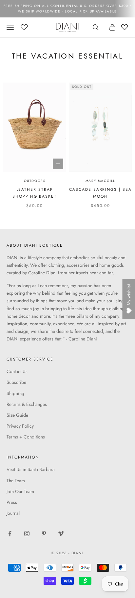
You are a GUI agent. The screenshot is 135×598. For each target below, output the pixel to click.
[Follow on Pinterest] (44, 533)
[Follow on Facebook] (10, 533)
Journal (13, 513)
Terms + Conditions (26, 437)
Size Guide (17, 415)
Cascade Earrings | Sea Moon (100, 193)
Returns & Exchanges (27, 404)
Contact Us (17, 371)
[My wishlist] (24, 26)
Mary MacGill (100, 180)
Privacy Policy (20, 426)
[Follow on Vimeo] (61, 533)
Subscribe (16, 382)
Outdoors (35, 180)
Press (12, 502)
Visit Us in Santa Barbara (31, 469)
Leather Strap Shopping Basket (34, 193)
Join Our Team (20, 491)
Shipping (15, 393)
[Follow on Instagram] (27, 533)
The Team (16, 480)
